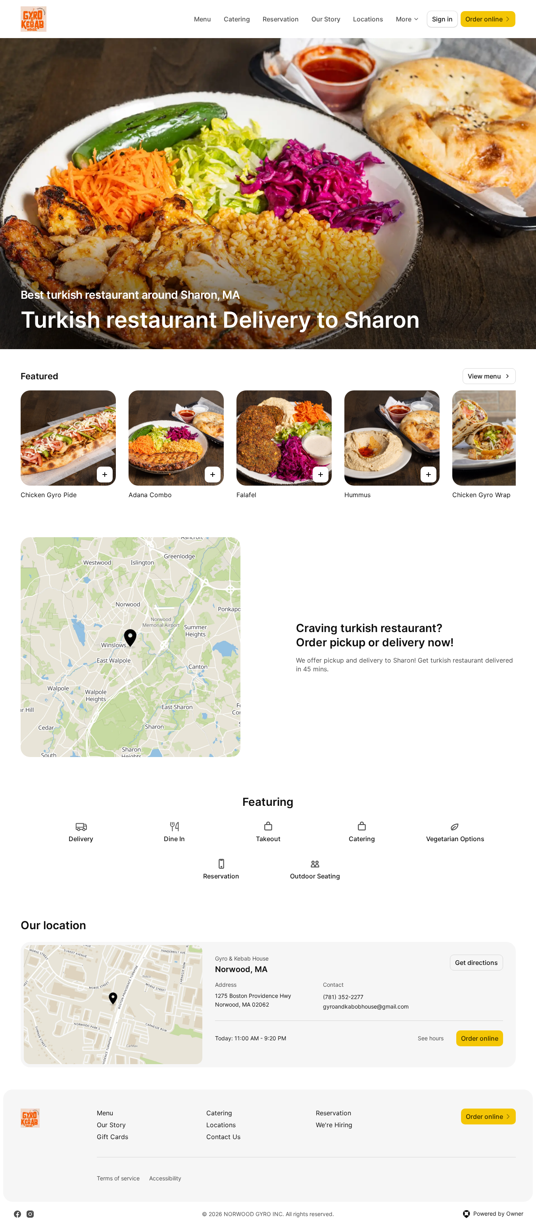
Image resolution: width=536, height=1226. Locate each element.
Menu (202, 19)
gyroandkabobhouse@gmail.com (366, 1007)
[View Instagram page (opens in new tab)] (30, 1214)
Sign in (442, 19)
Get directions (476, 963)
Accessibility (165, 1178)
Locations (368, 19)
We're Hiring (334, 1125)
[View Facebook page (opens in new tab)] (17, 1214)
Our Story (325, 19)
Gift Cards (112, 1137)
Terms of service (118, 1178)
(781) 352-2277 (343, 997)
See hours (431, 1038)
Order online (479, 1038)
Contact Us (223, 1137)
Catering (237, 19)
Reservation (281, 19)
